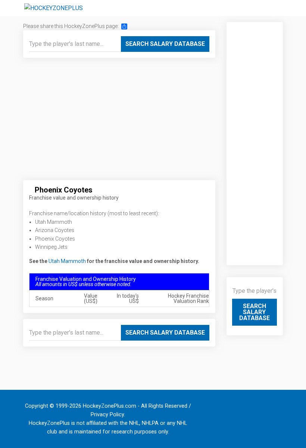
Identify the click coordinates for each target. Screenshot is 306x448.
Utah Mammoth (67, 261)
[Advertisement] (119, 122)
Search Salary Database (165, 43)
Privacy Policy (107, 414)
